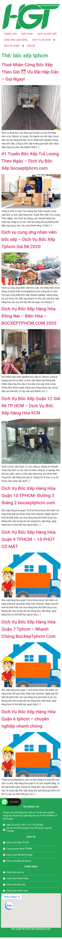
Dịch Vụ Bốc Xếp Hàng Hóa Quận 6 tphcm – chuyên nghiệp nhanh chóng (29, 719)
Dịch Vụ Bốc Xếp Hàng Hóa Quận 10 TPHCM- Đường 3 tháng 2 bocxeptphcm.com (29, 495)
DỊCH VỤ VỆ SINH (41, 39)
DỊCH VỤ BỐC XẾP (47, 33)
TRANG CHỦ (10, 33)
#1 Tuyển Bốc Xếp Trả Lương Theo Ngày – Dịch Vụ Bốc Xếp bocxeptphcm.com (30, 161)
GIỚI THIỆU (27, 33)
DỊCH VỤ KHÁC (12, 45)
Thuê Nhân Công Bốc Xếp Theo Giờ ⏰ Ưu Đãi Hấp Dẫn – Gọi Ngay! (30, 72)
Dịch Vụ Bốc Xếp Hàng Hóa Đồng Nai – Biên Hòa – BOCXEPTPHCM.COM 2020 (29, 316)
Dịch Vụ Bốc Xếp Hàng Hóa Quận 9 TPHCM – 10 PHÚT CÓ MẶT (29, 539)
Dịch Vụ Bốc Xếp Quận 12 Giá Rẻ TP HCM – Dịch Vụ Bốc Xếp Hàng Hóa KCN (31, 405)
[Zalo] (9, 908)
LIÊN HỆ (30, 45)
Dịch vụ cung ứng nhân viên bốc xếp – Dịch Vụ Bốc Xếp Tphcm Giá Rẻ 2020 (29, 239)
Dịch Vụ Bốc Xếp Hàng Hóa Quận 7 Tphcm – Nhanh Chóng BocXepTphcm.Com (29, 629)
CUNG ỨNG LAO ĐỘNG (16, 39)
